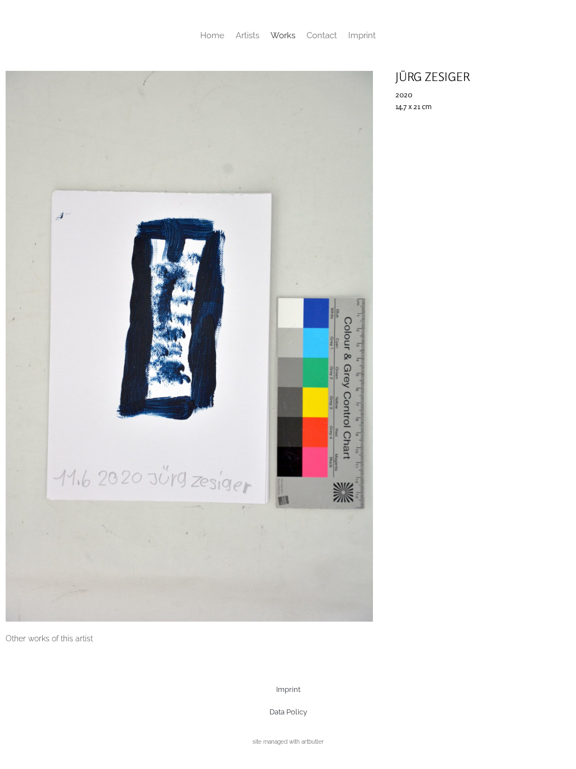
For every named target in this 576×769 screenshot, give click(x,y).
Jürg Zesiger (432, 76)
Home (212, 35)
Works (283, 35)
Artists (247, 35)
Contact (322, 35)
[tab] (49, 639)
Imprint (362, 35)
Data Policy (288, 712)
